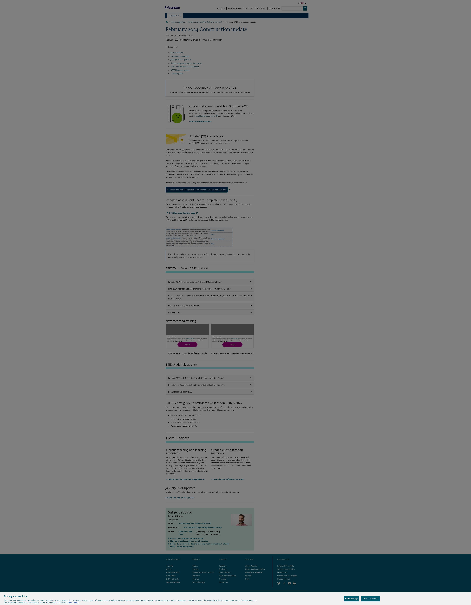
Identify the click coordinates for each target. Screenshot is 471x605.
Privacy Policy (73, 602)
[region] (235, 598)
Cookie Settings (351, 599)
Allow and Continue (371, 599)
